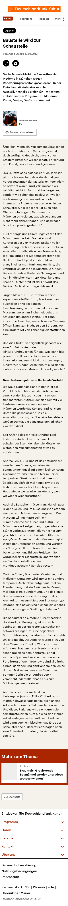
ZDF (28, 887)
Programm (25, 18)
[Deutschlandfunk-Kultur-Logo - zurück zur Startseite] (34, 8)
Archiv (9, 30)
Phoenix (40, 887)
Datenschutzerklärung (18, 865)
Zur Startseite (12, 796)
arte (52, 887)
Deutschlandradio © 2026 (21, 899)
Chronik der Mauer (15, 893)
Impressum (10, 877)
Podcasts (43, 18)
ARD (19, 887)
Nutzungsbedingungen (19, 871)
